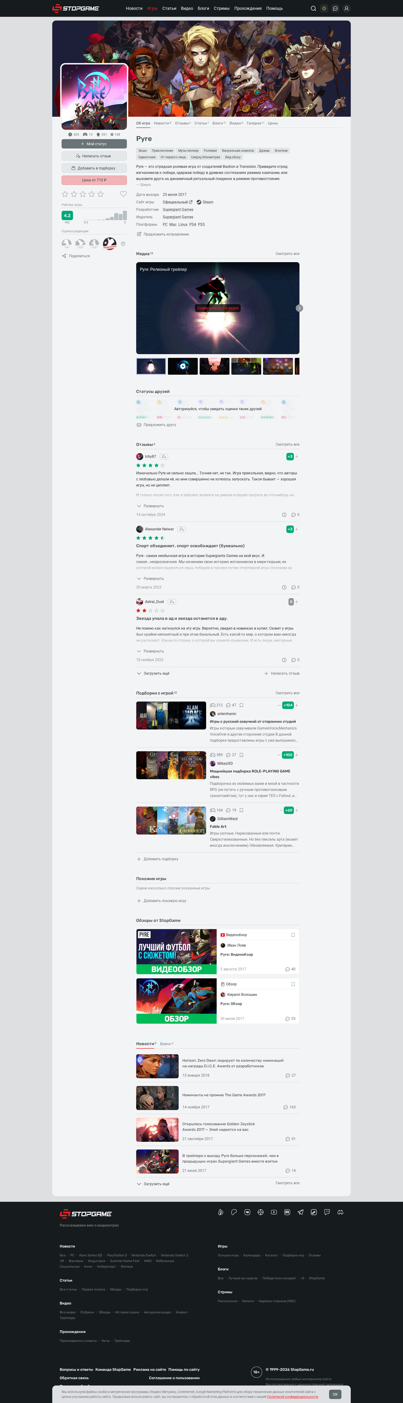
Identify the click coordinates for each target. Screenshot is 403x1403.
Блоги (203, 8)
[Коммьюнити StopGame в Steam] (314, 1212)
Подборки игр (137, 1289)
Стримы (222, 8)
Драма (264, 150)
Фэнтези (281, 150)
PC (165, 224)
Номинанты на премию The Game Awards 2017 (223, 1095)
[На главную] (75, 8)
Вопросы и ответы (76, 1369)
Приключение (162, 150)
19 (234, 810)
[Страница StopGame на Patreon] (234, 1212)
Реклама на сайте (149, 1369)
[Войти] (346, 8)
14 (294, 1170)
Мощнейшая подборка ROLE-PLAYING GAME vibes (250, 774)
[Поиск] (313, 8)
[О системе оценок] (123, 244)
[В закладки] (241, 705)
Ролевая (210, 150)
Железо (127, 1267)
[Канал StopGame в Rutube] (287, 1212)
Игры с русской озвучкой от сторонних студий (253, 721)
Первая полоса (93, 1289)
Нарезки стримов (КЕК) (277, 1301)
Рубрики (87, 1312)
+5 (302, 1278)
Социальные (70, 1267)
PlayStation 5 (117, 1255)
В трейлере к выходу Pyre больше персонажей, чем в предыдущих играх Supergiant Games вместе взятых (230, 1158)
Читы (105, 1341)
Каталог (271, 1255)
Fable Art (218, 826)
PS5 (201, 224)
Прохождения (248, 8)
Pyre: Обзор (231, 1003)
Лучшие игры (228, 1255)
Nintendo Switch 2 (174, 1255)
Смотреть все (287, 254)
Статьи (169, 8)
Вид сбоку (233, 157)
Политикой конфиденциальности (292, 1397)
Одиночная (147, 157)
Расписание (227, 1301)
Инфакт (182, 1312)
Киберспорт (106, 1267)
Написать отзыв (96, 156)
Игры (152, 8)
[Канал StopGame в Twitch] (327, 1212)
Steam (208, 202)
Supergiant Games (178, 209)
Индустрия (96, 1261)
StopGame (317, 1278)
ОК (335, 1394)
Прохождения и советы (78, 1341)
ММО (147, 1261)
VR (62, 1261)
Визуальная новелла (238, 150)
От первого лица (173, 157)
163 (292, 1107)
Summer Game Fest (124, 1261)
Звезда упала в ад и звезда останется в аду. (182, 618)
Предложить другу (160, 425)
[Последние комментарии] (335, 8)
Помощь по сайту (184, 1369)
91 (294, 1139)
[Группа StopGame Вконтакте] (247, 1212)
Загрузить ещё (156, 673)
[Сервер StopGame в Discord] (340, 1212)
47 (234, 705)
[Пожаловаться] (284, 515)
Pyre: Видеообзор (236, 954)
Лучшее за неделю (243, 1278)
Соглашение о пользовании (174, 1378)
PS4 (192, 224)
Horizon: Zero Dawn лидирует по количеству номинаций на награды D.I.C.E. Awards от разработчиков (233, 1063)
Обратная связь (74, 1378)
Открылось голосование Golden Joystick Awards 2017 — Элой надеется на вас (218, 1127)
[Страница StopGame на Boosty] (221, 1212)
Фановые (76, 1261)
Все (63, 1255)
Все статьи (68, 1289)
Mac (173, 224)
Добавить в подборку (96, 168)
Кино (88, 1267)
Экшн (142, 150)
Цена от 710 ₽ (94, 180)
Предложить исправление (166, 234)
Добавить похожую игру (165, 901)
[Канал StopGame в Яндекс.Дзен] (261, 1212)
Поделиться (79, 256)
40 (293, 969)
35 (293, 1018)
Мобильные (165, 1261)
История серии (127, 1312)
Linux (183, 224)
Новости (134, 8)
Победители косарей (279, 1278)
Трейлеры (67, 1318)
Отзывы (315, 1255)
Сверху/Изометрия (205, 157)
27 (234, 755)
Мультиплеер (188, 150)
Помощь (274, 8)
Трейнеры (122, 1341)
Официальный (175, 202)
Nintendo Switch (144, 1255)
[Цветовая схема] (324, 8)
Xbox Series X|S (90, 1255)
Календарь (252, 1255)
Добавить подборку (161, 859)
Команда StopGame (113, 1369)
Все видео (68, 1312)
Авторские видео (157, 1312)
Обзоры (116, 1289)
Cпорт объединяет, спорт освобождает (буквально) (190, 545)
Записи (248, 1301)
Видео (187, 8)
